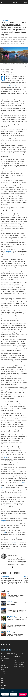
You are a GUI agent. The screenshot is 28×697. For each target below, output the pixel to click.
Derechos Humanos (5, 20)
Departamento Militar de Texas (10, 86)
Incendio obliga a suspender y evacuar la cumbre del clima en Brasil (15, 596)
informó (5, 457)
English (25, 2)
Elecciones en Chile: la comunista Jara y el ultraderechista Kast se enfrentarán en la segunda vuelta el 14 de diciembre (16, 634)
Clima (8, 593)
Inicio (2, 18)
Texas (5, 18)
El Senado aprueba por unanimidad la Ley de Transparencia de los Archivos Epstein (16, 611)
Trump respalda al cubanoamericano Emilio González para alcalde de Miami (16, 626)
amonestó (9, 251)
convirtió (3, 520)
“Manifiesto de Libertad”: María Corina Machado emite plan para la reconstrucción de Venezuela (17, 618)
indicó (7, 505)
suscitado (3, 532)
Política (8, 608)
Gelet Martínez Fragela (7, 69)
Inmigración (9, 601)
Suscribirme (22, 694)
